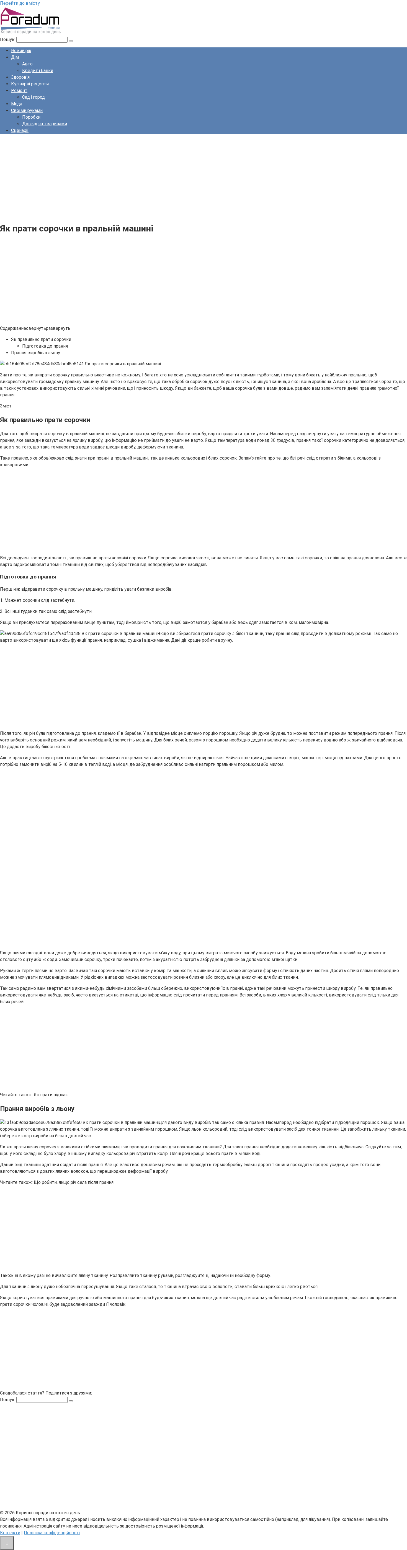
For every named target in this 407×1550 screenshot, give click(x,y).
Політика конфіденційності (52, 1532)
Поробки (31, 117)
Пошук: (8, 39)
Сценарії (20, 130)
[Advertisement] (166, 177)
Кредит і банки (37, 70)
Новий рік (21, 50)
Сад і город (33, 97)
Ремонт (19, 90)
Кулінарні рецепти (30, 83)
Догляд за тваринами (44, 123)
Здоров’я (20, 77)
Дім (15, 57)
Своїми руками (27, 110)
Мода (16, 103)
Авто (27, 64)
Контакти (10, 1532)
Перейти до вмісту (20, 3)
